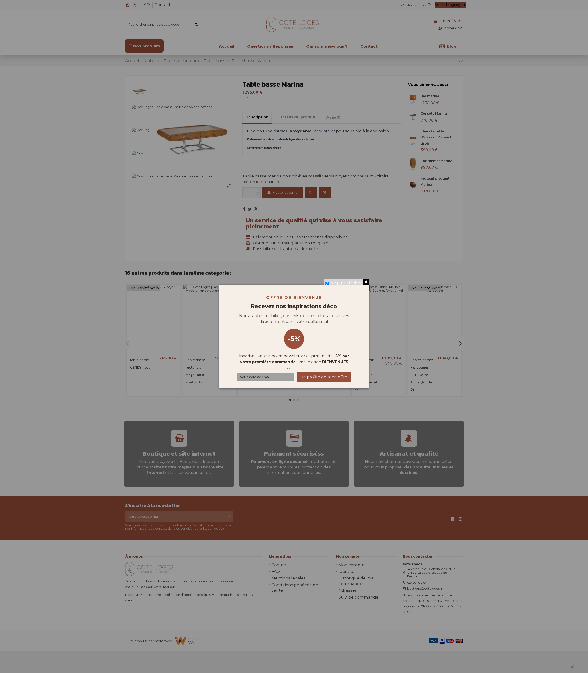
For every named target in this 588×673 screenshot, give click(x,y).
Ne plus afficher (346, 283)
